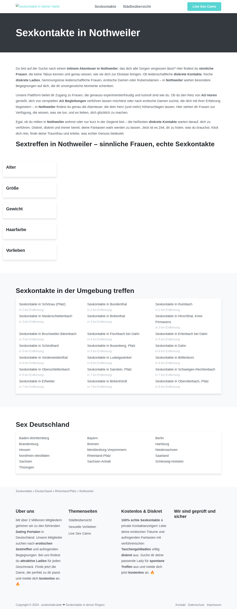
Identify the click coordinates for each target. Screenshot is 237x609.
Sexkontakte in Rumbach (173, 304)
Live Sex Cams (204, 6)
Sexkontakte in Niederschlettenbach (45, 316)
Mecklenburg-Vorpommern (106, 450)
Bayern (92, 438)
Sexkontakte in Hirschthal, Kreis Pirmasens (178, 319)
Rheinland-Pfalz (99, 456)
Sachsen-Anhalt (99, 461)
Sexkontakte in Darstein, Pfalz (109, 369)
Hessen (24, 450)
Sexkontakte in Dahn (170, 346)
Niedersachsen (166, 450)
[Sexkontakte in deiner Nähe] (38, 6)
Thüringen (26, 467)
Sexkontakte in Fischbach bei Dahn (113, 334)
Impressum (214, 604)
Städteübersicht (137, 6)
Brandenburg (28, 444)
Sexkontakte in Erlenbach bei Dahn (181, 334)
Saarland (162, 456)
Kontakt (181, 604)
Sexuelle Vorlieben (82, 527)
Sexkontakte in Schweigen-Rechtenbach (185, 369)
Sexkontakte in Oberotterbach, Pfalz (182, 381)
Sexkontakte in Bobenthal (106, 316)
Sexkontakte (105, 6)
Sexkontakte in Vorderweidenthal (43, 357)
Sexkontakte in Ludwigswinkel (109, 357)
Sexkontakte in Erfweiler (37, 381)
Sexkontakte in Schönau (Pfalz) (42, 304)
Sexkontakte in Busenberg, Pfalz (111, 346)
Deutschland (43, 491)
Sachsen (25, 461)
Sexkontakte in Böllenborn (174, 357)
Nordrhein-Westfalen (34, 456)
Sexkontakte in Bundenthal (107, 304)
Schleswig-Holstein (169, 461)
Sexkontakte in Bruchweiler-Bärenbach (47, 334)
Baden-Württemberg (34, 438)
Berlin (159, 438)
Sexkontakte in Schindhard (39, 346)
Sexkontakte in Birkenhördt (107, 381)
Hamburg (162, 444)
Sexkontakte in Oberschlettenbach (44, 369)
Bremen (93, 444)
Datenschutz (196, 604)
